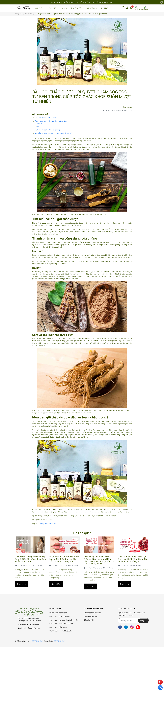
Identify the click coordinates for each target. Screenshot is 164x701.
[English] (146, 8)
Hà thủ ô (40, 123)
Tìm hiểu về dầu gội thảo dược (45, 118)
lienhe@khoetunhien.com (48, 524)
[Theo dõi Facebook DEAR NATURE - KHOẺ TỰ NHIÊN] (120, 627)
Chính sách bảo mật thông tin (60, 631)
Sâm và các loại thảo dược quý (48, 130)
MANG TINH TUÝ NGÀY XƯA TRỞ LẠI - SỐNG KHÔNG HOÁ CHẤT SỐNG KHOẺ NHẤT (82, 2)
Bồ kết (39, 127)
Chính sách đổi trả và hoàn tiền (61, 624)
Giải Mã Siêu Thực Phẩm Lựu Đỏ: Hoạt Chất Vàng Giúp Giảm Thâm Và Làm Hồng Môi (133, 559)
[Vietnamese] (139, 8)
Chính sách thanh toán (58, 613)
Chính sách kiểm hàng (58, 627)
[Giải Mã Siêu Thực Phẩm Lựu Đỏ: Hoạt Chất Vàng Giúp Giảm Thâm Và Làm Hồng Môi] (133, 544)
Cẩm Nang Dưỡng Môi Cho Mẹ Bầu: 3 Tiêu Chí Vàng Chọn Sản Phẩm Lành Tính (30, 559)
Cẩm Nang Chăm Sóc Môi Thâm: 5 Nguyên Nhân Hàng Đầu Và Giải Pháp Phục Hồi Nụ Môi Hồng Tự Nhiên (99, 560)
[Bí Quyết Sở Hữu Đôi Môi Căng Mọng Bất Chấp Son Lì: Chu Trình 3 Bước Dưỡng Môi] (64, 544)
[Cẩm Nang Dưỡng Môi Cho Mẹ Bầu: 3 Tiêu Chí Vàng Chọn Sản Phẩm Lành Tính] (30, 544)
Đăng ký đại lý (89, 620)
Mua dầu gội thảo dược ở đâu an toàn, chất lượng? (53, 133)
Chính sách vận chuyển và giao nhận (63, 620)
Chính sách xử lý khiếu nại (59, 616)
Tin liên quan (82, 533)
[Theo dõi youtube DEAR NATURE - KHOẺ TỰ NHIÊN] (138, 627)
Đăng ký (143, 621)
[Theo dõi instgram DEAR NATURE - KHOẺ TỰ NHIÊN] (132, 627)
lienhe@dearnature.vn (31, 628)
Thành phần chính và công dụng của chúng (51, 121)
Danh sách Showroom (92, 613)
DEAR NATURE (37, 641)
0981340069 (34, 624)
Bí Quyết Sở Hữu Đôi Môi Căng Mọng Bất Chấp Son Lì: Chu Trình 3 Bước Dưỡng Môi (64, 559)
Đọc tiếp (21, 584)
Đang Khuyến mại (90, 616)
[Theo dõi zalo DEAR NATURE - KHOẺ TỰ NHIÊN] (126, 627)
